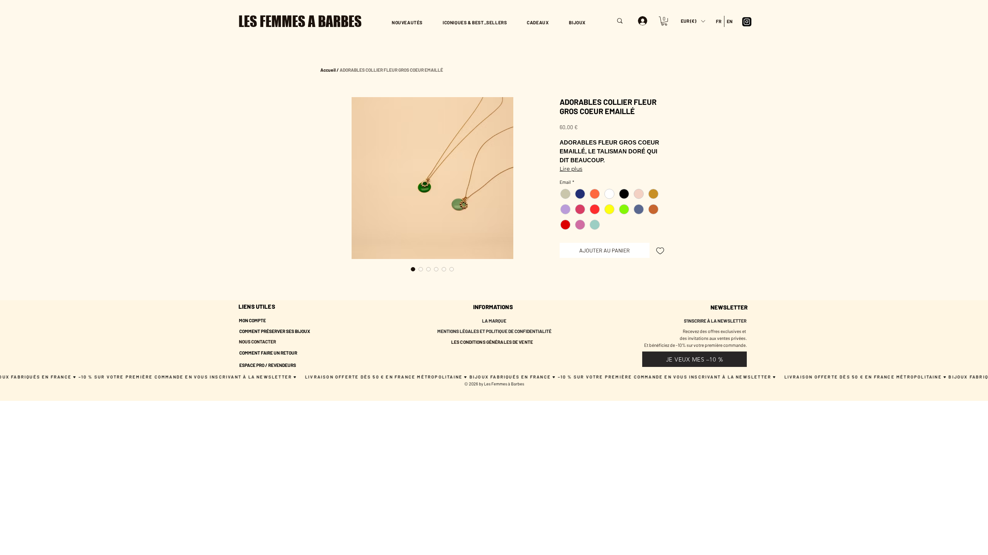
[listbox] (693, 21)
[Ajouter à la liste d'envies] (660, 250)
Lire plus (571, 168)
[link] (664, 21)
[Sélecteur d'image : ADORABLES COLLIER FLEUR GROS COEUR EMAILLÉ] (413, 269)
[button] (693, 21)
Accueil (328, 69)
